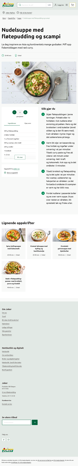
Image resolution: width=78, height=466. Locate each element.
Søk (49, 5)
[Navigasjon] (66, 5)
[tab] (12, 123)
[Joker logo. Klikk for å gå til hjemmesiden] (8, 4)
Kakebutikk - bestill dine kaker (11, 362)
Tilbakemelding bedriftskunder (12, 366)
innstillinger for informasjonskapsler (21, 462)
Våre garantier (6, 331)
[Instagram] (8, 439)
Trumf (4, 316)
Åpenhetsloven (7, 335)
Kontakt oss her (7, 404)
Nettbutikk (5, 351)
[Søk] (35, 422)
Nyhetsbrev (5, 324)
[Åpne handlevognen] (72, 5)
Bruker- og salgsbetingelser (11, 359)
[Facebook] (3, 439)
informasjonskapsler (58, 460)
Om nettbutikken (7, 355)
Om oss (4, 313)
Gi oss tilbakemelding (9, 392)
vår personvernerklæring (44, 460)
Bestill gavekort (7, 370)
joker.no (17, 169)
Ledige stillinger (7, 327)
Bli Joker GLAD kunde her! (10, 320)
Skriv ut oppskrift (12, 173)
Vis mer (20, 157)
